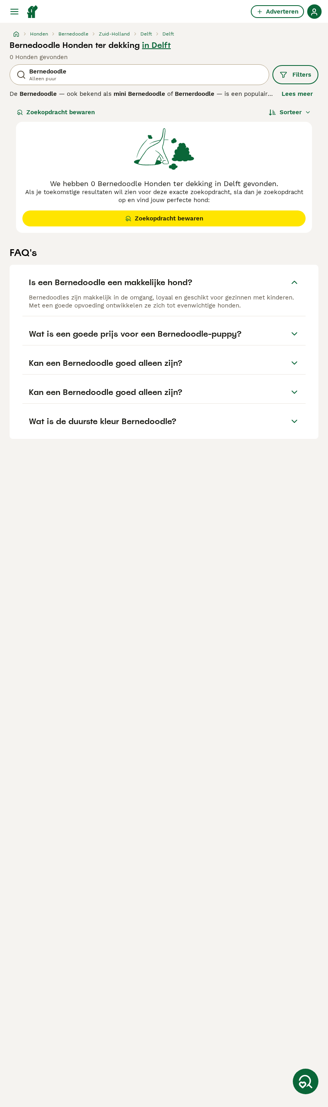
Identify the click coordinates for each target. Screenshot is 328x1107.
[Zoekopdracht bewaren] (305, 1081)
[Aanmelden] (314, 11)
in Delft (156, 45)
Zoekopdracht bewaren (60, 112)
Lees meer (297, 93)
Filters (301, 74)
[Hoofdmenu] (14, 12)
